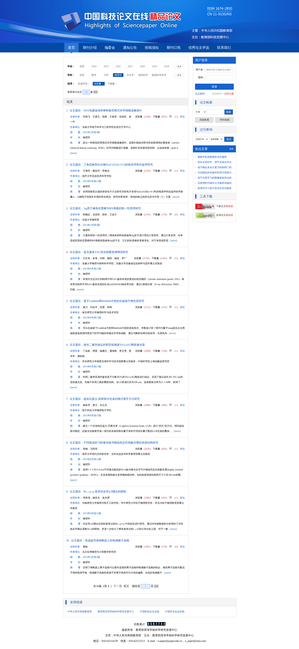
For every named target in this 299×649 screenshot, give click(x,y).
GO (95, 92)
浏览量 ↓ (99, 83)
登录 (214, 86)
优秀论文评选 (198, 47)
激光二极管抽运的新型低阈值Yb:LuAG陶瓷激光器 (114, 344)
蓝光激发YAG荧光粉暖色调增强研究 (106, 252)
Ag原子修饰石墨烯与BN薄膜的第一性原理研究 (112, 208)
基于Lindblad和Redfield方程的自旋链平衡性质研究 (114, 301)
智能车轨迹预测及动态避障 (212, 157)
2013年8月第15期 (92, 181)
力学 (106, 75)
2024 (94, 66)
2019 (154, 66)
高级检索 (204, 120)
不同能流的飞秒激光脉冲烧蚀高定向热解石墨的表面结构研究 (121, 442)
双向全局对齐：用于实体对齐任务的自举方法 (222, 162)
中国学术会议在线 (174, 611)
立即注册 (229, 93)
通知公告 (130, 47)
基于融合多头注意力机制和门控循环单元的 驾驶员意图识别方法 (232, 167)
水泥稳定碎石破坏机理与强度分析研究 (218, 172)
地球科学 (143, 75)
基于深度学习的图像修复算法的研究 (217, 177)
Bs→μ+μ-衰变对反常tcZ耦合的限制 (105, 491)
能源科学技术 (159, 75)
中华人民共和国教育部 (79, 611)
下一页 (118, 586)
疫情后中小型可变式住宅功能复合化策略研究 (222, 188)
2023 (106, 66)
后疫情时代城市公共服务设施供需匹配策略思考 (223, 183)
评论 (182, 116)
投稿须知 (152, 47)
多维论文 (224, 215)
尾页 (126, 586)
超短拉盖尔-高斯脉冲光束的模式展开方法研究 (112, 398)
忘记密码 (200, 93)
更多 (231, 149)
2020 (142, 66)
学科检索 (224, 120)
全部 (81, 66)
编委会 (110, 47)
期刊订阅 (173, 47)
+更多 (179, 66)
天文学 (130, 75)
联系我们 (224, 47)
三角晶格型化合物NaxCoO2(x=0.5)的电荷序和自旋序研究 (118, 164)
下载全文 (224, 206)
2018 (166, 66)
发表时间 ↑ (84, 83)
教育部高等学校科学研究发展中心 (116, 611)
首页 (71, 47)
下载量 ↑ (112, 83)
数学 (94, 75)
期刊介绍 (90, 47)
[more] (73, 153)
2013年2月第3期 (91, 132)
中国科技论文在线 (149, 611)
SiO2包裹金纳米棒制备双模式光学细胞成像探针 (113, 110)
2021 (130, 66)
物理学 (118, 75)
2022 (118, 66)
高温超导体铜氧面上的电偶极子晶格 (107, 540)
